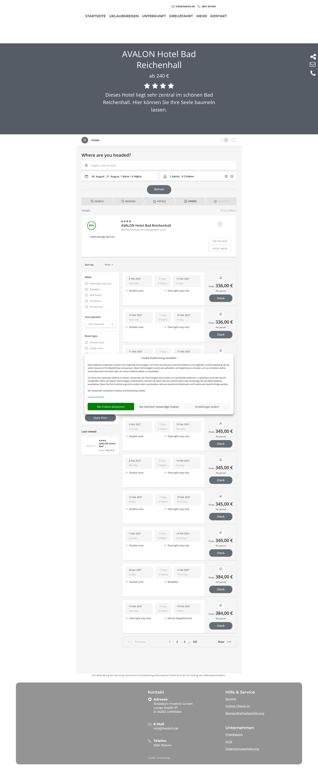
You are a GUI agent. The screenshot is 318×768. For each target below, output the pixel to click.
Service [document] (230, 699)
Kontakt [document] (156, 692)
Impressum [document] (234, 734)
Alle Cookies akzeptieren (111, 406)
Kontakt (218, 16)
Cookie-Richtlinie (96, 397)
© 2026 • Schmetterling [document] (159, 757)
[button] (254, 697)
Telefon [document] (160, 741)
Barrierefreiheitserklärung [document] (244, 713)
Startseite (95, 16)
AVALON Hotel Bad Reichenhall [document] (159, 59)
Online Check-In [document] (237, 706)
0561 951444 (163, 745)
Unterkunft (154, 16)
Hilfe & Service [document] (240, 692)
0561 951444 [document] (209, 6)
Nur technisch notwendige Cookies (159, 406)
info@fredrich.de (166, 728)
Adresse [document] (161, 699)
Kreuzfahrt (181, 16)
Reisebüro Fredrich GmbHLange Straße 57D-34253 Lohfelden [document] (173, 708)
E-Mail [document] (159, 724)
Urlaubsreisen (124, 16)
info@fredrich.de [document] (185, 6)
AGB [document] (228, 742)
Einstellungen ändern (207, 406)
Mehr (201, 16)
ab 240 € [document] (159, 75)
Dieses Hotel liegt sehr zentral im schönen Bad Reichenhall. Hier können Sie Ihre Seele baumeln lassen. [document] (159, 102)
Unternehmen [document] (239, 728)
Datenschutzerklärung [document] (242, 749)
